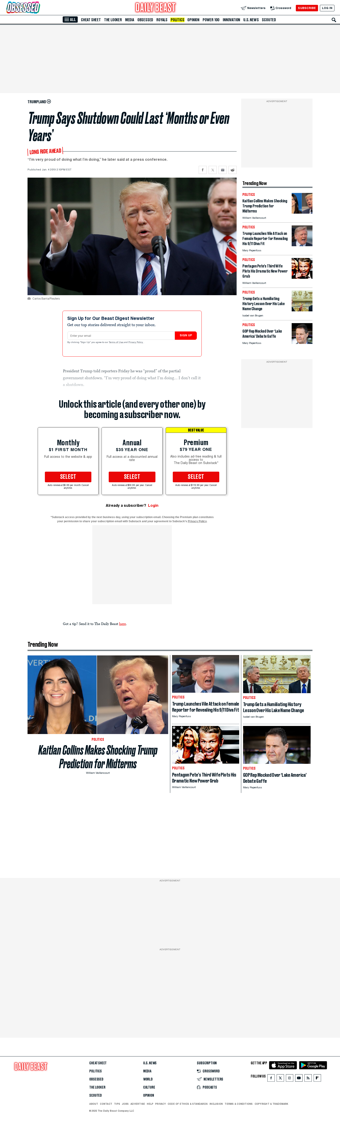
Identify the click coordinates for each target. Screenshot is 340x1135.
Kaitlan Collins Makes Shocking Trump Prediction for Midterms (98, 757)
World (148, 1079)
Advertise (137, 1103)
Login (153, 505)
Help (150, 1103)
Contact (106, 1103)
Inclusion (216, 1103)
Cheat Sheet (91, 20)
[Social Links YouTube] (299, 1079)
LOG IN (327, 8)
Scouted (269, 20)
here (122, 624)
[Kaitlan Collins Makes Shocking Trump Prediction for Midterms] (302, 212)
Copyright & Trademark (271, 1103)
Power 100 (211, 20)
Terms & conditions (239, 1103)
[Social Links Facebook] (271, 1079)
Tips (117, 1103)
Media (129, 20)
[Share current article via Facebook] (203, 170)
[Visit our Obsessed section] (38, 8)
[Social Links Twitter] (280, 1079)
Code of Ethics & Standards (188, 1103)
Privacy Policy (136, 342)
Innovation (231, 20)
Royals (161, 20)
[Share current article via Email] (223, 170)
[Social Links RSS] (308, 1079)
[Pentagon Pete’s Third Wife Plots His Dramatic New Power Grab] (302, 277)
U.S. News (251, 20)
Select (68, 477)
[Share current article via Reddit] (233, 170)
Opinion (193, 20)
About (93, 1103)
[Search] (334, 20)
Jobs (125, 1103)
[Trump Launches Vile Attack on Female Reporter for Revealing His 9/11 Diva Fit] (302, 245)
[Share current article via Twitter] (213, 170)
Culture (149, 1087)
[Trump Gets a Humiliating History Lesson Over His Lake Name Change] (302, 310)
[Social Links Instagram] (289, 1079)
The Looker (113, 20)
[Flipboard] (317, 1079)
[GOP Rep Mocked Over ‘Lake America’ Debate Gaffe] (302, 343)
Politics (177, 20)
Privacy (160, 1103)
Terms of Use (116, 342)
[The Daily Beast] (156, 8)
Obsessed (145, 20)
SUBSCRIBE (307, 8)
